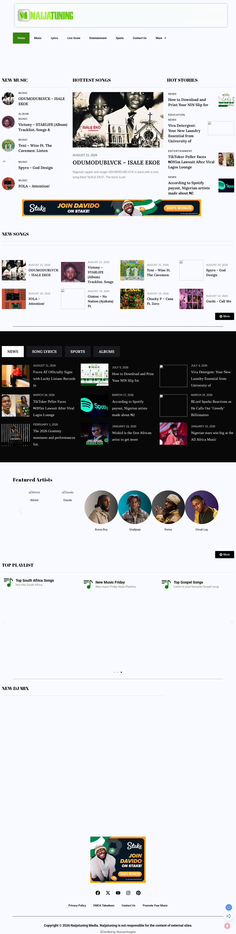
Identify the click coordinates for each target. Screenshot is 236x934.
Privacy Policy (77, 905)
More (159, 38)
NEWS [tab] (12, 351)
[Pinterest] (138, 893)
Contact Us (140, 38)
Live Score (73, 38)
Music (38, 38)
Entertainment (98, 38)
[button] (21, 511)
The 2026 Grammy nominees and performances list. (54, 437)
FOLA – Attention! (34, 186)
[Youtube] (118, 893)
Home (21, 38)
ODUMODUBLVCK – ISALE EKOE (116, 162)
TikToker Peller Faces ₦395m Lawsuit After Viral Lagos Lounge (191, 161)
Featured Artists (32, 479)
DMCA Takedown (103, 905)
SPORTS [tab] (77, 351)
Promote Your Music (155, 905)
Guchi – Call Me (218, 301)
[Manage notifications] (227, 926)
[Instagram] (128, 893)
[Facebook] (97, 893)
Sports (120, 38)
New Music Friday (110, 582)
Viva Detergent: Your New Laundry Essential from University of (210, 378)
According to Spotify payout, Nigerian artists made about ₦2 (189, 187)
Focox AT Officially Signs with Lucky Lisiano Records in (54, 378)
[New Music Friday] (88, 584)
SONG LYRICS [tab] (44, 351)
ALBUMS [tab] (106, 351)
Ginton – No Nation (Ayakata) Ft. (100, 301)
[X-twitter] (107, 893)
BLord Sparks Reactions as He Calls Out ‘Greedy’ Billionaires (211, 408)
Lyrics (54, 38)
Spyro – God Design (35, 167)
